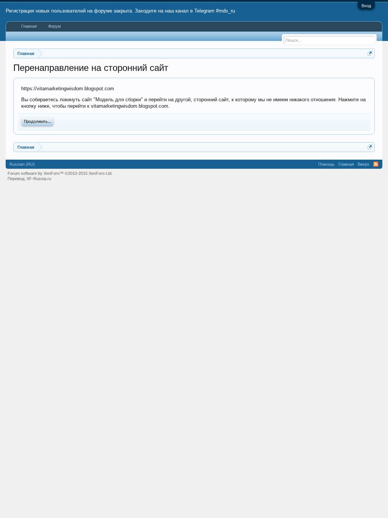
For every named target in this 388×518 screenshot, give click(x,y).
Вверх (363, 164)
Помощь (326, 164)
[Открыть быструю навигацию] (370, 53)
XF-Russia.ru (39, 178)
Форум (54, 26)
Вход (366, 5)
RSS (376, 164)
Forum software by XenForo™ (60, 173)
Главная (29, 26)
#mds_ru (225, 11)
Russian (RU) (22, 164)
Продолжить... (37, 121)
